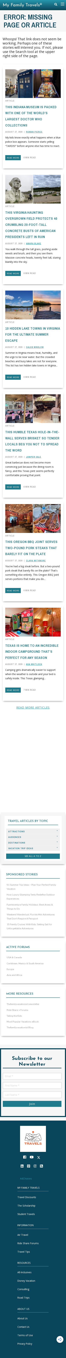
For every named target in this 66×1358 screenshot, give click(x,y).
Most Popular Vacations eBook (23, 1021)
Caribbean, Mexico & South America (25, 963)
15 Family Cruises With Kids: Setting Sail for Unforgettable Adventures (29, 926)
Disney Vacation (26, 1280)
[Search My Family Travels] (55, 5)
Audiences (14, 837)
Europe (10, 969)
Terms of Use (25, 1335)
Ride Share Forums (28, 1243)
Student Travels (26, 1214)
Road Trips (23, 1297)
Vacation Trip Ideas (20, 848)
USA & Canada (14, 957)
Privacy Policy (24, 1343)
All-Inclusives (24, 1272)
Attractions (16, 831)
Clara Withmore (36, 560)
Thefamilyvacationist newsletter (23, 1004)
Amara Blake (33, 243)
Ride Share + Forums (17, 1010)
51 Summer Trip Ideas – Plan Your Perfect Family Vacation (31, 887)
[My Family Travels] (33, 1138)
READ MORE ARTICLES (33, 708)
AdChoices (26, 1178)
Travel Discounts (26, 1197)
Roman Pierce (34, 132)
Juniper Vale (33, 457)
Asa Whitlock (34, 664)
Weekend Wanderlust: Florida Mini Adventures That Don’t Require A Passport (31, 916)
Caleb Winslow (35, 347)
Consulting (23, 1289)
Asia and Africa (14, 975)
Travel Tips (23, 1251)
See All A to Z (33, 856)
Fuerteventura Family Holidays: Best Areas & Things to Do (30, 906)
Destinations (16, 842)
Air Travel (22, 1234)
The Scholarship (26, 1205)
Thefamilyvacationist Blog (20, 1027)
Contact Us (23, 1326)
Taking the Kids (14, 1015)
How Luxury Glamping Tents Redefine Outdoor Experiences (31, 896)
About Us (22, 1318)
